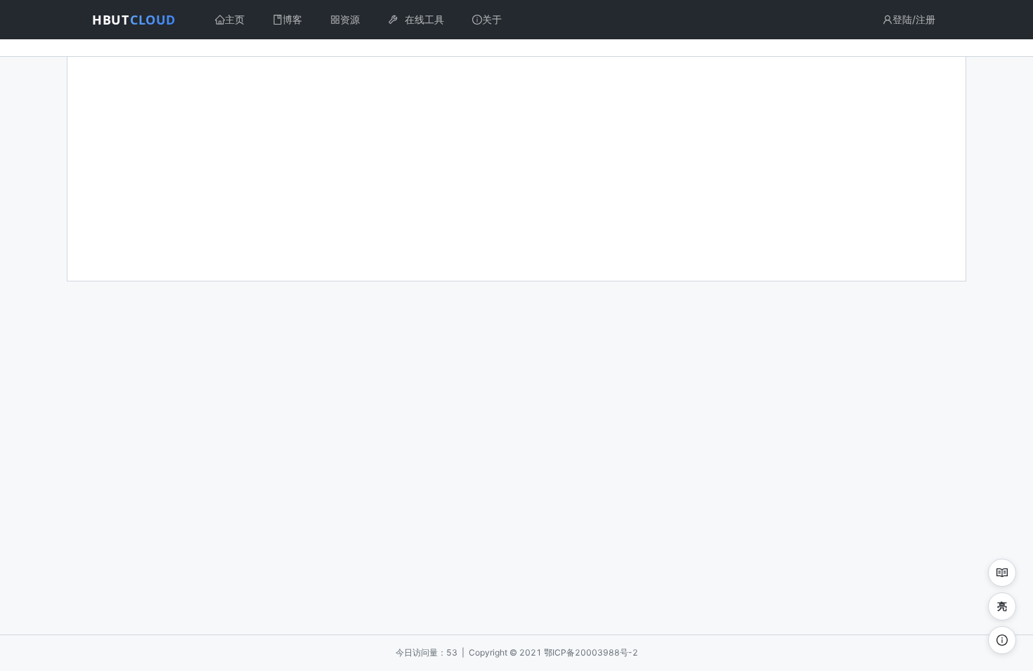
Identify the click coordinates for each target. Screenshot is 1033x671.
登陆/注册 (913, 19)
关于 (492, 19)
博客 (292, 19)
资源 (350, 19)
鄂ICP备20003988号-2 (591, 652)
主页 (235, 19)
